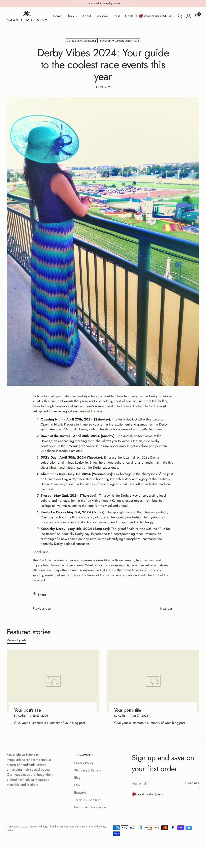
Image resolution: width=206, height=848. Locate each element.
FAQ (77, 785)
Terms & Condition (87, 799)
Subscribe (192, 783)
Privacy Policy (83, 762)
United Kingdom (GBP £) (157, 16)
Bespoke (80, 792)
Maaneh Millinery (38, 826)
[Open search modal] (180, 16)
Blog (77, 777)
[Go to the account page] (188, 16)
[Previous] (74, 3)
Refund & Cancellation (90, 807)
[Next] (131, 3)
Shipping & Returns (88, 770)
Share (42, 594)
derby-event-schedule (82, 41)
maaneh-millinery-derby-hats (119, 41)
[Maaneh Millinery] (27, 16)
